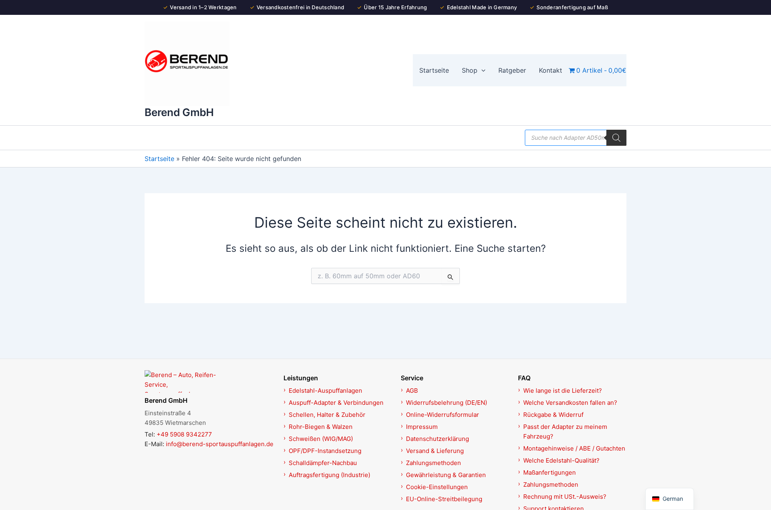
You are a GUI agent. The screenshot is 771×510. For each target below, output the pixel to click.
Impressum (422, 426)
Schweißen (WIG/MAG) (321, 439)
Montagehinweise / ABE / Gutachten (574, 448)
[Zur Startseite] (210, 381)
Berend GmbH (179, 112)
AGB (412, 390)
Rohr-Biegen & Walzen (321, 426)
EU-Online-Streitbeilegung (444, 499)
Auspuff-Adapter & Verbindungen (336, 402)
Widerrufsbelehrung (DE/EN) (446, 402)
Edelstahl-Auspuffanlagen (325, 390)
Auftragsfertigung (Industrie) (329, 475)
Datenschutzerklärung (437, 439)
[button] (481, 70)
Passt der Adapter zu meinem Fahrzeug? (565, 431)
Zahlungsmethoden (433, 463)
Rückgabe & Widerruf (553, 414)
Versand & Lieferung (435, 451)
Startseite (159, 159)
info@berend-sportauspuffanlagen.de (219, 444)
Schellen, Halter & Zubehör (327, 414)
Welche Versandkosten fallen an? (570, 402)
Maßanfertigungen (549, 472)
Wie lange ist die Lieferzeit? (562, 390)
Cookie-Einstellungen (437, 487)
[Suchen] (616, 138)
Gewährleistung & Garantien (446, 475)
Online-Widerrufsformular (442, 414)
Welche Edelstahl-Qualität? (561, 460)
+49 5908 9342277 (184, 434)
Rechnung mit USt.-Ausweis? (564, 496)
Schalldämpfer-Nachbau (323, 463)
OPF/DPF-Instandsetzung (325, 451)
